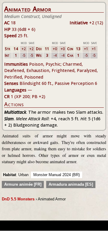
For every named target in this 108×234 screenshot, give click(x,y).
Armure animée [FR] (22, 184)
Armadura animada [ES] (71, 184)
